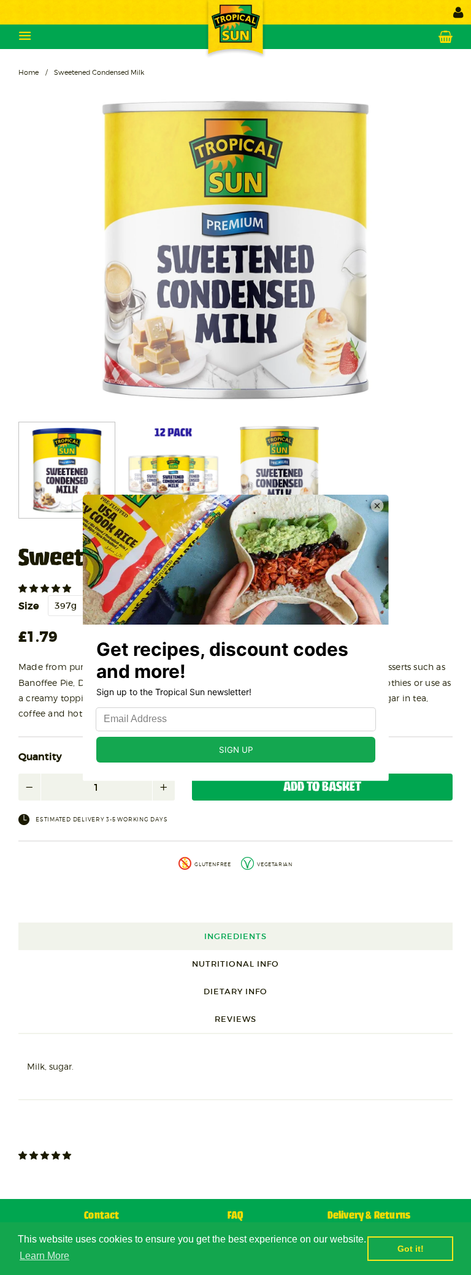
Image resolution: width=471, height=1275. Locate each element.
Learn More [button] (44, 1255)
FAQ (235, 1216)
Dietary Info (235, 991)
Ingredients (235, 936)
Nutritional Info (235, 964)
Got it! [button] (410, 1249)
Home (28, 72)
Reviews (235, 1019)
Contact (101, 1216)
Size (28, 605)
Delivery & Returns (369, 1216)
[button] (46, 588)
